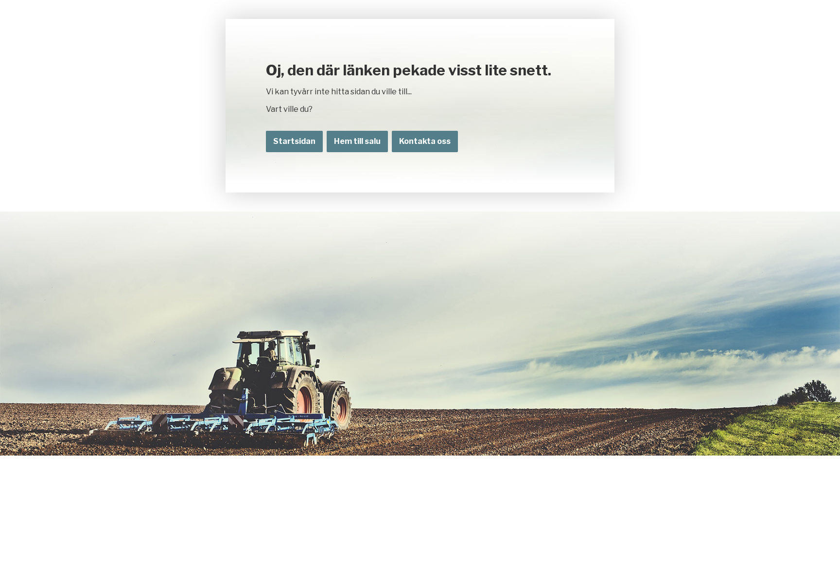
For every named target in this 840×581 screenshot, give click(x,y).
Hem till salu (357, 141)
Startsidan (294, 141)
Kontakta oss (425, 141)
